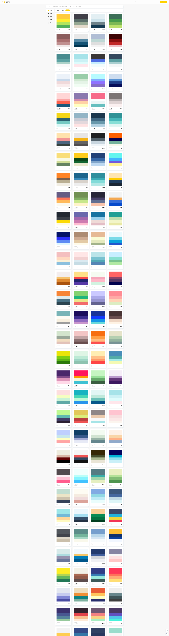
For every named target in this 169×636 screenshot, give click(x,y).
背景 (51, 16)
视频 (153, 2)
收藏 (51, 22)
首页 (131, 2)
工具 (148, 2)
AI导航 (144, 2)
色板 (51, 10)
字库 (135, 2)
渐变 (51, 13)
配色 (139, 2)
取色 (51, 19)
